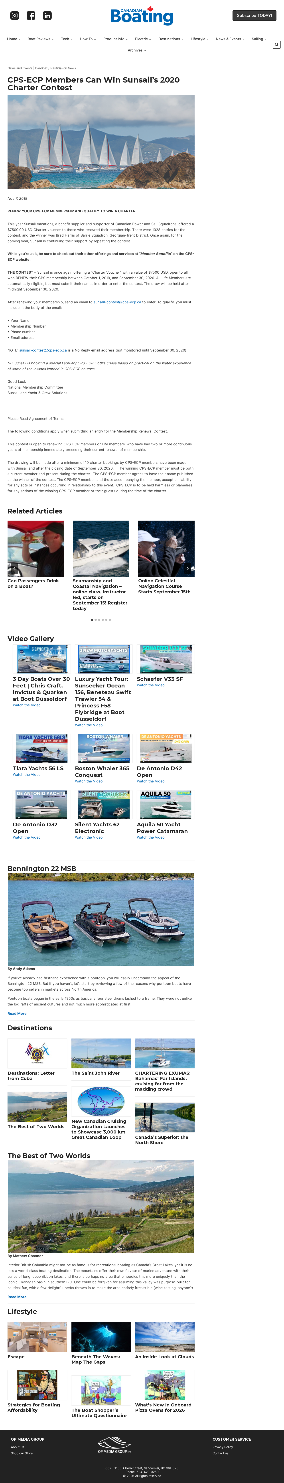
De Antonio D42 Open (159, 771)
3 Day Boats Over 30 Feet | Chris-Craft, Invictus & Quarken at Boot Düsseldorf (41, 689)
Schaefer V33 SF (160, 679)
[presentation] (36, 549)
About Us (17, 1447)
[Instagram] (15, 15)
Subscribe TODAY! (254, 15)
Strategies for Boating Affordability (34, 1407)
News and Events (20, 68)
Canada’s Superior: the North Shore (161, 1140)
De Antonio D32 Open (35, 827)
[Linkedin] (47, 15)
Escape (16, 1356)
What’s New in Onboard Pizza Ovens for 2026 (163, 1407)
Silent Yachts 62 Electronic (97, 827)
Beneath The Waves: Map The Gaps (95, 1359)
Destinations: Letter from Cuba (31, 1075)
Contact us (220, 1453)
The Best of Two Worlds (36, 1126)
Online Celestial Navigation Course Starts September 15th (164, 586)
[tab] (92, 620)
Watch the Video (27, 705)
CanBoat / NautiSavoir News (55, 68)
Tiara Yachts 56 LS (38, 768)
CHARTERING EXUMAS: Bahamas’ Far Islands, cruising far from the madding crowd (163, 1081)
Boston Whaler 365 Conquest (102, 771)
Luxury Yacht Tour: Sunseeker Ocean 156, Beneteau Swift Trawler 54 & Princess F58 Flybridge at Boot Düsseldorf (103, 699)
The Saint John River (95, 1073)
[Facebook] (31, 15)
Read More (17, 1013)
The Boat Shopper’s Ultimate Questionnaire (99, 1413)
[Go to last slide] (14, 568)
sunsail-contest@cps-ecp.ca (117, 302)
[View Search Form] (277, 45)
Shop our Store (22, 1453)
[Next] (187, 568)
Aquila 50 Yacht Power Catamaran (162, 827)
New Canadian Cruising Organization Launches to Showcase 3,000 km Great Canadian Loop (98, 1129)
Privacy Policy (223, 1447)
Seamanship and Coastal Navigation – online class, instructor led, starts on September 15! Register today (100, 594)
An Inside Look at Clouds (164, 1356)
